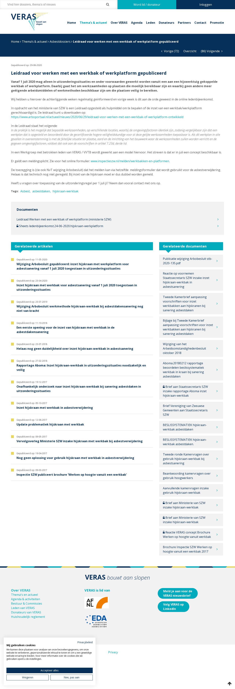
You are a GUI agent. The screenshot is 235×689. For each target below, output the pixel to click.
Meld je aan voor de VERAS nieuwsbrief (177, 593)
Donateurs (166, 23)
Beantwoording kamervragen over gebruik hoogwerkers (187, 475)
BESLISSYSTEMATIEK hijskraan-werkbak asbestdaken (185, 427)
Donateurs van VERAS (26, 612)
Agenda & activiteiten (25, 599)
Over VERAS (119, 23)
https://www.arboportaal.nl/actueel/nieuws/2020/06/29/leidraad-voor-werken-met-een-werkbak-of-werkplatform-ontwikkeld (97, 117)
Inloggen (205, 5)
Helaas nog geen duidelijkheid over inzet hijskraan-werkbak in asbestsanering (75, 349)
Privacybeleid (85, 642)
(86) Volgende (210, 51)
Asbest (25, 191)
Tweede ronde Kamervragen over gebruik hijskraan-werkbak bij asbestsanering (186, 458)
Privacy (113, 652)
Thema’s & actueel (93, 23)
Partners (184, 23)
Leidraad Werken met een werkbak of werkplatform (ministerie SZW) (64, 219)
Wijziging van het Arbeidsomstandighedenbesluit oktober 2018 (184, 348)
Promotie (217, 23)
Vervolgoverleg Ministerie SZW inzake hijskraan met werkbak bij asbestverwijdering (80, 441)
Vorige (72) (171, 51)
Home (71, 23)
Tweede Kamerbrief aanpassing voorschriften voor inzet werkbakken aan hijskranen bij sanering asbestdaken (185, 303)
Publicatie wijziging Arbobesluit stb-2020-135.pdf (187, 261)
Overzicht (189, 51)
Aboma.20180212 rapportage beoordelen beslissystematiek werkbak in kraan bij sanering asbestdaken (183, 369)
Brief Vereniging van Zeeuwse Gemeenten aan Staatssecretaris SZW (185, 410)
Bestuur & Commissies (26, 603)
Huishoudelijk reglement (28, 617)
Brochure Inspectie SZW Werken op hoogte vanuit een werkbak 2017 (187, 549)
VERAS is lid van (97, 590)
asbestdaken (41, 191)
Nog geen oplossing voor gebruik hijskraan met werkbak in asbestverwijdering (75, 458)
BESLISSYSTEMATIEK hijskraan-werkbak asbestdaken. (185, 442)
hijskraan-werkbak (65, 191)
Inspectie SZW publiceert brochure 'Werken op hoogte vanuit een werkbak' (72, 475)
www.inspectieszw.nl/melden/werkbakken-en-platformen (130, 161)
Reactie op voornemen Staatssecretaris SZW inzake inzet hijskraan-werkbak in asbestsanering (186, 280)
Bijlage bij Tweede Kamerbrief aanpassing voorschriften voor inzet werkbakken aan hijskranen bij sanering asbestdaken (188, 327)
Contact (200, 23)
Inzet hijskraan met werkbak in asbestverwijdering (55, 408)
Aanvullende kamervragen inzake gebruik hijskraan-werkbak (186, 490)
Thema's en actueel (24, 595)
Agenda (136, 23)
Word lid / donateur (146, 5)
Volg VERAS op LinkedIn (173, 606)
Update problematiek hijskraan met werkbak (50, 424)
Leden (150, 23)
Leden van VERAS (23, 608)
